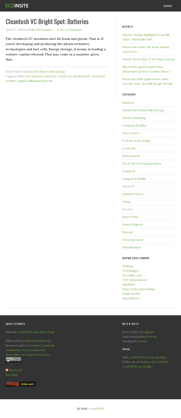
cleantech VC (81, 76)
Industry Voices (132, 194)
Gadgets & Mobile (134, 178)
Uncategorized (132, 239)
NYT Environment (134, 280)
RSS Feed (15, 370)
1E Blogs (127, 266)
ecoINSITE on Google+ (137, 366)
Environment (131, 156)
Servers (127, 209)
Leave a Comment (69, 29)
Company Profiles (134, 125)
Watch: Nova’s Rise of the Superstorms (148, 59)
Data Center (130, 133)
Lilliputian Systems (40, 81)
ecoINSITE (32, 6)
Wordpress (146, 332)
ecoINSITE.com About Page (36, 332)
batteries (50, 76)
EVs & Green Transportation (141, 163)
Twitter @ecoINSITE (154, 362)
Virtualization (131, 247)
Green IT (128, 186)
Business (128, 102)
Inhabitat (128, 284)
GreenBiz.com (132, 275)
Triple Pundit (131, 293)
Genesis (151, 336)
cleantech (64, 76)
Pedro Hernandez (35, 341)
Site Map (11, 375)
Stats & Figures (132, 224)
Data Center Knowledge (138, 289)
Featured (128, 171)
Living (126, 201)
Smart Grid (130, 217)
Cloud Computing (134, 118)
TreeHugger (130, 270)
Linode (142, 341)
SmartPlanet (130, 298)
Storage (127, 232)
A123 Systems (34, 76)
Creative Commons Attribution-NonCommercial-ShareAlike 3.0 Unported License (30, 350)
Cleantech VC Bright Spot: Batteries (47, 21)
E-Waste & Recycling (136, 140)
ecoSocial (128, 148)
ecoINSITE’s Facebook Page (148, 357)
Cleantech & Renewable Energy (44, 71)
